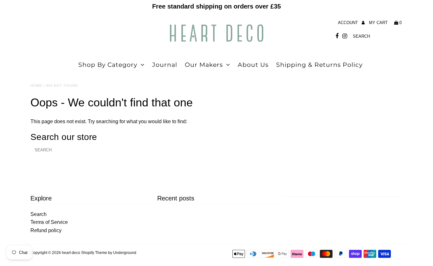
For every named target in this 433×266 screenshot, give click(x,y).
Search (38, 214)
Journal (164, 64)
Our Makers (204, 64)
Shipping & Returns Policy (319, 64)
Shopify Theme (94, 252)
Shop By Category (107, 64)
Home (36, 85)
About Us (253, 64)
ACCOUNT (348, 22)
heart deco (71, 252)
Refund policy (45, 230)
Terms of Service (49, 222)
